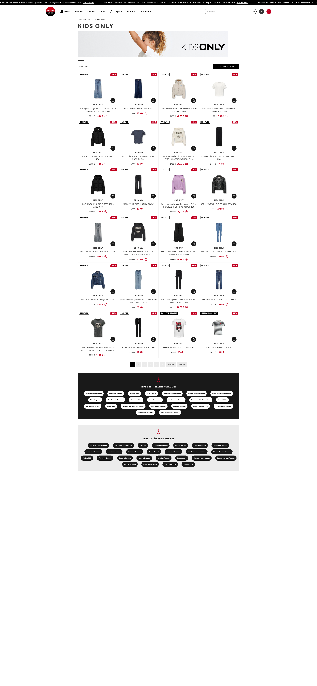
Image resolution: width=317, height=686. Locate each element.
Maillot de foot (180, 445)
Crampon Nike (136, 400)
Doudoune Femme (161, 445)
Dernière (182, 364)
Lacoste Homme (155, 400)
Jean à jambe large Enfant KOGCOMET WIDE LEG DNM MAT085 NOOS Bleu (98, 110)
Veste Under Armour (176, 400)
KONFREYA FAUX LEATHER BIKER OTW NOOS (219, 204)
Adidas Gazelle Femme (172, 393)
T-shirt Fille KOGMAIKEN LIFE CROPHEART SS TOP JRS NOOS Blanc (219, 110)
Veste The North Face (145, 412)
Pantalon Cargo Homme (98, 445)
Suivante (171, 364)
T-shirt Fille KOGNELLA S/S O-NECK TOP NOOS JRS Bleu (138, 157)
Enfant (102, 11)
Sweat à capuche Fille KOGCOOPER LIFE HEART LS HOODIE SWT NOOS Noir (138, 253)
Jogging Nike (134, 393)
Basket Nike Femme (200, 406)
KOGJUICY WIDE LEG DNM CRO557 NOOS (219, 299)
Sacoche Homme (200, 445)
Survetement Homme (202, 458)
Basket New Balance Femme (133, 406)
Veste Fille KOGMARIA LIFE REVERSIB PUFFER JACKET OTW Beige (178, 110)
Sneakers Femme (114, 452)
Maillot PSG (87, 458)
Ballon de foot (154, 452)
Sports (119, 11)
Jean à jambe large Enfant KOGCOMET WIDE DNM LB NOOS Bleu (138, 301)
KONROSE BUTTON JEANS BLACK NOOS (138, 347)
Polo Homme (188, 464)
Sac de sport (181, 458)
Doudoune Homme (220, 445)
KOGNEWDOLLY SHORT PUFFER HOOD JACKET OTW (98, 205)
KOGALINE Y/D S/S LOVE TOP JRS (219, 347)
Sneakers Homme (134, 452)
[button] (268, 11)
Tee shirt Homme (105, 458)
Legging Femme (164, 458)
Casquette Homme (93, 452)
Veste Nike (111, 406)
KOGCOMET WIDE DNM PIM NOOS (138, 108)
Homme (78, 11)
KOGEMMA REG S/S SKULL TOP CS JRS (178, 347)
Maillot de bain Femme (123, 445)
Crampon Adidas (179, 406)
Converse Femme (115, 393)
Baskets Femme (125, 458)
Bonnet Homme (130, 464)
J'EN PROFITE (79, 2)
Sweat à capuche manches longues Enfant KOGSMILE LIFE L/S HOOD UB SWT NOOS (178, 205)
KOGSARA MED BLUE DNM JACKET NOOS (98, 299)
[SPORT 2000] (50, 11)
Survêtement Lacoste (223, 406)
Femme (90, 11)
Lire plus (81, 60)
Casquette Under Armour (221, 393)
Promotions (146, 11)
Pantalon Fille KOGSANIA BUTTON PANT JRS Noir (219, 157)
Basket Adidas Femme (196, 393)
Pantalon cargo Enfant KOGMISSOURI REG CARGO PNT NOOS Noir (178, 301)
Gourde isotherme (150, 464)
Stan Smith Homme (158, 406)
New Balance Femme (94, 393)
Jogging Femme (170, 464)
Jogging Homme (144, 458)
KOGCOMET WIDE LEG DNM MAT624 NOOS (98, 252)
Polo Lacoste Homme (115, 400)
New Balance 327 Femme (170, 412)
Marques (131, 11)
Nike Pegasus (95, 400)
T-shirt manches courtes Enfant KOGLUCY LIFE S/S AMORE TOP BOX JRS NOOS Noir (98, 348)
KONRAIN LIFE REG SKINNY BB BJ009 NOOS (219, 252)
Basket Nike (222, 400)
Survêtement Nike (92, 406)
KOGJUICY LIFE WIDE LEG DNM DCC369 (138, 204)
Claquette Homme (173, 452)
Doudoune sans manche (197, 452)
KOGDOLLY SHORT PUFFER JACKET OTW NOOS (98, 157)
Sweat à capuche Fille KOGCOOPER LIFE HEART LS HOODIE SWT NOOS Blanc (178, 157)
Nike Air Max (151, 393)
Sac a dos (143, 445)
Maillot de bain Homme (222, 452)
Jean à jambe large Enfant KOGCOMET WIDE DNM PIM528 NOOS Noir (178, 253)
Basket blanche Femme (226, 458)
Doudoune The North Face (200, 400)
